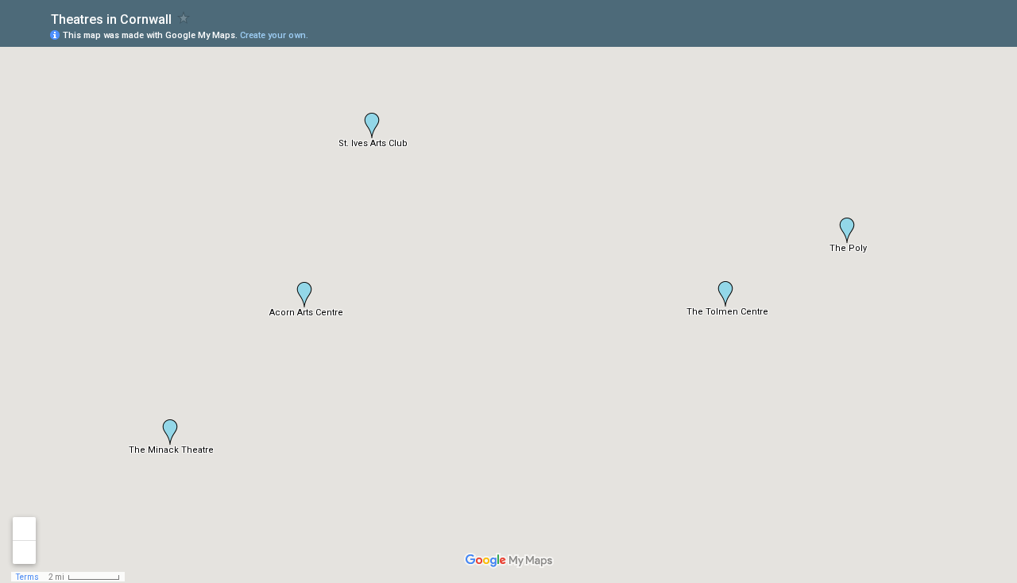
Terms (27, 577)
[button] (304, 294)
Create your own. (274, 35)
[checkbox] (184, 18)
